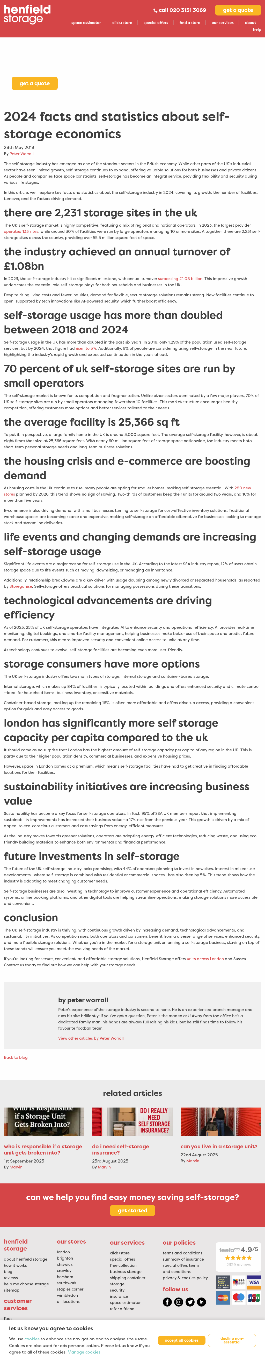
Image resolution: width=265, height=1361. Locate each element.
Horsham (65, 1277)
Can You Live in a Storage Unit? (219, 1146)
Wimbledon (67, 1295)
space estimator (86, 23)
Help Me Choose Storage (26, 1284)
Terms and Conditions (182, 1253)
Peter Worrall (22, 154)
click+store (122, 23)
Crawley (64, 1270)
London (63, 1252)
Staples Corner (70, 1289)
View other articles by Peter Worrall (91, 1038)
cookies (32, 1339)
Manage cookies (84, 1352)
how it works (15, 1265)
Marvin (16, 1167)
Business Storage (126, 1271)
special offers (156, 23)
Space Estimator (125, 1302)
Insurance (119, 1296)
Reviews (11, 1278)
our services (223, 23)
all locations (68, 1301)
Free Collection (123, 1265)
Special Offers (122, 1259)
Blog (8, 1271)
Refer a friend (122, 1309)
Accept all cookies (181, 1340)
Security (117, 1290)
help (257, 29)
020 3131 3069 (188, 10)
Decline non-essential (232, 1340)
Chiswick (64, 1264)
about (250, 23)
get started (132, 1210)
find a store (190, 23)
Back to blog (16, 1057)
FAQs (8, 1318)
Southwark (66, 1283)
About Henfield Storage (25, 1259)
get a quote (238, 10)
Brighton (65, 1258)
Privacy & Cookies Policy (185, 1278)
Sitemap (11, 1290)
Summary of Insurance (183, 1259)
